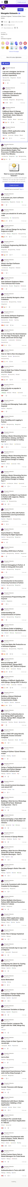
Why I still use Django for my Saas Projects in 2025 (13, 230)
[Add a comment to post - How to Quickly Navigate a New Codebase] (10, 307)
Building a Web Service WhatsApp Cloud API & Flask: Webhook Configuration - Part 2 (13, 803)
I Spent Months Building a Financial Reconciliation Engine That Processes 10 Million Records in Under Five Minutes (14, 151)
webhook (17, 702)
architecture (4, 156)
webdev (18, 267)
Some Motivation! (7, 980)
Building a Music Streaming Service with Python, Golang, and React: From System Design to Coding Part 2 (14, 458)
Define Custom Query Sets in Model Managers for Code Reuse (13, 1155)
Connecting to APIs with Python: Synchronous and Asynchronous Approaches (13, 514)
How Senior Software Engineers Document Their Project (12, 316)
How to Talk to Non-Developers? (13, 354)
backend (3, 789)
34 (12, 325)
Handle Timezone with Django (12, 1087)
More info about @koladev (14, 57)
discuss (3, 392)
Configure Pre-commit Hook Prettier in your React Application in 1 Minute (13, 1121)
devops (12, 632)
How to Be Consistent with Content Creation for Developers (14, 885)
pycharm (14, 998)
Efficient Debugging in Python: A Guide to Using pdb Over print (13, 566)
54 (12, 654)
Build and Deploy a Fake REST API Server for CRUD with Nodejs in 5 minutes (13, 821)
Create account (21, 2)
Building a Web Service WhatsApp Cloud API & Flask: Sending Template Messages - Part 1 (13, 852)
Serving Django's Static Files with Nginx (13, 869)
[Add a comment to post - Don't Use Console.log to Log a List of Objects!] (8, 955)
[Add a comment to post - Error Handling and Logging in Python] (7, 427)
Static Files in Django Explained (12, 934)
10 (11, 220)
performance (4, 521)
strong (9, 982)
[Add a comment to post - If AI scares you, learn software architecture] (7, 205)
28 (12, 361)
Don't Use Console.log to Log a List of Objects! (13, 949)
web (2, 952)
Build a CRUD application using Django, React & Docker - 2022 (12, 919)
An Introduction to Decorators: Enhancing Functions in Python (12, 582)
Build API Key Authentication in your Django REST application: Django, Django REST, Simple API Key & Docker (13, 717)
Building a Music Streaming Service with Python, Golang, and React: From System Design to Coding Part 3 (14, 439)
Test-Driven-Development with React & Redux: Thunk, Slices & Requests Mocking (12, 1138)
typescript (4, 722)
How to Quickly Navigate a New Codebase (12, 298)
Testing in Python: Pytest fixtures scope (13, 752)
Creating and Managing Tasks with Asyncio (13, 405)
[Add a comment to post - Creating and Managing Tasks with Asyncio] (7, 411)
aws (19, 463)
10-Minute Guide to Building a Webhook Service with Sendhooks (13, 629)
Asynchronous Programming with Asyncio (13, 598)
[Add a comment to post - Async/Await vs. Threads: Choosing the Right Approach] (7, 542)
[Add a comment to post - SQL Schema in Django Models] (8, 842)
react (14, 119)
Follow (20, 9)
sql (18, 773)
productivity (6, 77)
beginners (13, 77)
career (19, 77)
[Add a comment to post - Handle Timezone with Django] (8, 1092)
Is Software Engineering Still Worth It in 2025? (14, 246)
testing (9, 755)
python (10, 119)
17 (11, 255)
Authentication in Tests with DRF (13, 1170)
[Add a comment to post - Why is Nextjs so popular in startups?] (6, 395)
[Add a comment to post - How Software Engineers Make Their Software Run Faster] (7, 289)
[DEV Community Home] (6, 2)
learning (16, 320)
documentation (5, 322)
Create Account (14, 185)
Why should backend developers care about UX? (13, 786)
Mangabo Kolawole (10, 67)
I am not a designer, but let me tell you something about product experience (13, 73)
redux (7, 1142)
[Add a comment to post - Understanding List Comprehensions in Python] (7, 620)
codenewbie (11, 340)
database (23, 286)
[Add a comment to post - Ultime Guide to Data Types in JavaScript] (8, 1048)
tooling (3, 651)
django (5, 119)
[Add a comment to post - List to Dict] (8, 1062)
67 (12, 379)
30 (13, 122)
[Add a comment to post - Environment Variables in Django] (8, 1015)
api (13, 825)
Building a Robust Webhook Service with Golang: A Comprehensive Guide (11, 698)
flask (2, 807)
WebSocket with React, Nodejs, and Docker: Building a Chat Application (12, 1103)
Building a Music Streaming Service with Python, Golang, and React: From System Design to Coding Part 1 (14, 478)
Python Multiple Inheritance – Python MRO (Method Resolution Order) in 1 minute (13, 902)
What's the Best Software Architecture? (10, 264)
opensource (18, 632)
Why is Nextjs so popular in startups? (11, 389)
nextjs (14, 392)
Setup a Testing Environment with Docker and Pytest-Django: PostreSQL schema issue (13, 769)
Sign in (21, 189)
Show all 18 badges (14, 51)
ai (22, 202)
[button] (2, 43)
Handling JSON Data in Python (12, 551)
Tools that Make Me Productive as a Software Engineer (13, 645)
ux (13, 789)
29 (11, 671)
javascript (5, 99)
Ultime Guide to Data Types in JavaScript (12, 1042)
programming (6, 80)
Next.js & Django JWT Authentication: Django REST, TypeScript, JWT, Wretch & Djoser (13, 664)
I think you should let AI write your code (13, 214)
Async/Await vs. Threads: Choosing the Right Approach (12, 534)
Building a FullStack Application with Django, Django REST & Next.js (14, 681)
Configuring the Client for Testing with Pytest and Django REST (13, 965)
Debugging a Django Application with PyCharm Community (13, 994)
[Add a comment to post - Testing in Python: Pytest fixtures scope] (8, 758)
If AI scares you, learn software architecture (12, 198)
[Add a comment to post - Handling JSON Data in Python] (7, 556)
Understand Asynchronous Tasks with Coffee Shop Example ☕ (13, 1072)
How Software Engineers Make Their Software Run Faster (12, 282)
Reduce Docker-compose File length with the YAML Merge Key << (13, 1025)
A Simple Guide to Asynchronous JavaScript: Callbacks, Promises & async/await (12, 94)
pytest (14, 755)
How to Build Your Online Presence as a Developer (13, 371)
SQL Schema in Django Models (12, 837)
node (16, 740)
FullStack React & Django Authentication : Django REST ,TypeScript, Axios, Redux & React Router (13, 114)
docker (6, 632)
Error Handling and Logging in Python (12, 421)
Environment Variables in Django (13, 1009)
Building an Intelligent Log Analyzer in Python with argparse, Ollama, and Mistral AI (14, 497)
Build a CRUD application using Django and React (14, 132)
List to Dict (5, 1057)
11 (11, 138)
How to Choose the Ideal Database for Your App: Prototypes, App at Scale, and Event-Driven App (13, 336)
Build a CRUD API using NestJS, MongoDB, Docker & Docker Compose (12, 735)
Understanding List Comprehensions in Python (11, 613)
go (17, 156)
